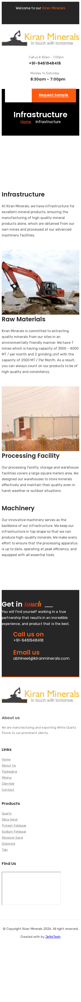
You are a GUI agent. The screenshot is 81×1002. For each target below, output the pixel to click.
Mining (6, 778)
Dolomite (8, 844)
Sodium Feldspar (14, 832)
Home (25, 121)
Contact (8, 790)
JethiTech (52, 937)
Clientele (8, 784)
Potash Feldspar (14, 826)
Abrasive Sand (12, 838)
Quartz (7, 813)
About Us (9, 765)
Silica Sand (9, 819)
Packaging (9, 772)
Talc (5, 850)
